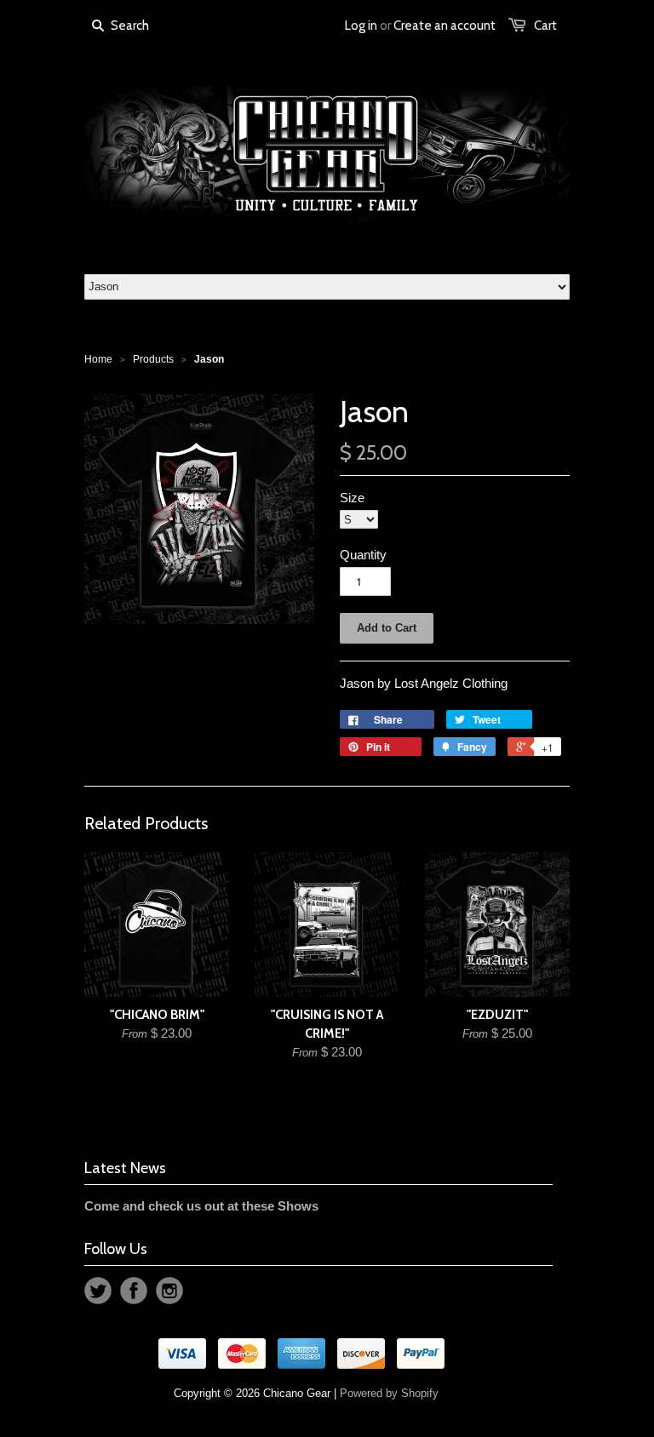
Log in (361, 25)
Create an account (444, 25)
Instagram (169, 1290)
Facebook (133, 1290)
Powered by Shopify (389, 1393)
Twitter (98, 1290)
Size (352, 497)
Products (153, 359)
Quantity (363, 554)
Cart (545, 25)
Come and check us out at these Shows (201, 1206)
